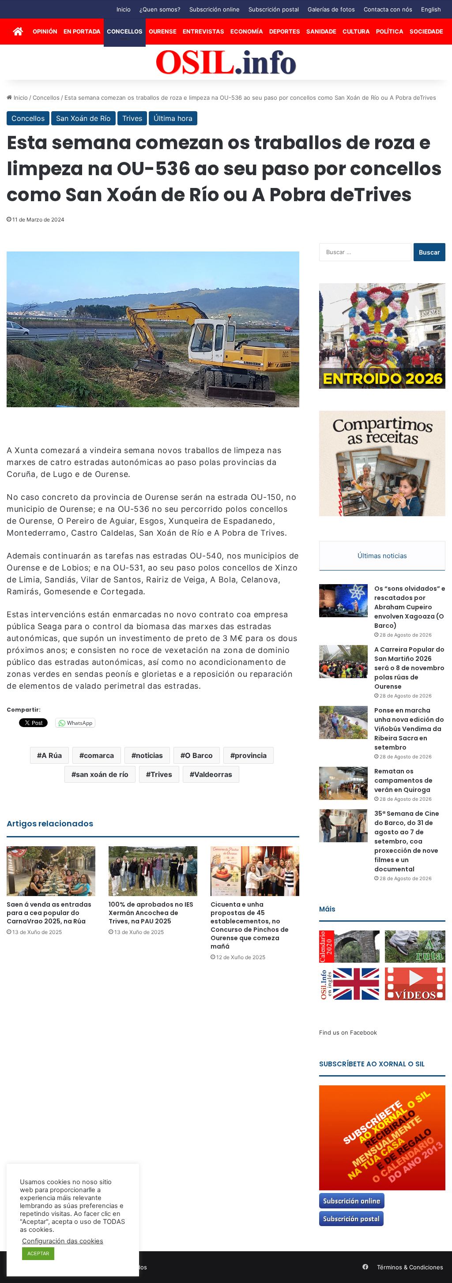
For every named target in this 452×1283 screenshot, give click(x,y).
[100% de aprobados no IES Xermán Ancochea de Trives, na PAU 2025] (153, 871)
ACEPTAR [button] (38, 1253)
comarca (99, 755)
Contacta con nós (388, 9)
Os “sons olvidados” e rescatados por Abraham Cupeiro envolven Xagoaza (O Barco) (409, 607)
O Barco (199, 755)
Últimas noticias (382, 555)
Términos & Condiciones (410, 1267)
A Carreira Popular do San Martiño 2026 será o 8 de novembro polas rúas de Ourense (409, 668)
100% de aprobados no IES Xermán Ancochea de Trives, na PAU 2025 (151, 913)
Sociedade (426, 31)
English (431, 9)
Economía (246, 31)
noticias (149, 755)
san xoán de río (102, 774)
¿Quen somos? (160, 9)
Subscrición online (214, 9)
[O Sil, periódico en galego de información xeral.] (226, 62)
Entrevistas (203, 31)
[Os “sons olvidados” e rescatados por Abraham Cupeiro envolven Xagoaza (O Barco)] (343, 600)
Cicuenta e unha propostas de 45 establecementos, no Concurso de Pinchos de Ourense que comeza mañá (250, 925)
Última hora (173, 118)
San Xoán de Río (83, 118)
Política (389, 31)
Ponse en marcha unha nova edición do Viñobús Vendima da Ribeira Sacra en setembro (409, 729)
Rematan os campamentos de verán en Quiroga (403, 780)
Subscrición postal (274, 9)
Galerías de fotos (331, 9)
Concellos (125, 31)
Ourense (163, 31)
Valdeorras (213, 774)
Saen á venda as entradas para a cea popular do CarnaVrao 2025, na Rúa (49, 913)
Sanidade (321, 31)
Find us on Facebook (348, 1032)
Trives (132, 118)
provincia (251, 755)
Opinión (45, 31)
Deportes (284, 31)
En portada (82, 31)
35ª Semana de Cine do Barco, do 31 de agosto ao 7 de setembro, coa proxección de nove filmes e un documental (406, 841)
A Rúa (51, 755)
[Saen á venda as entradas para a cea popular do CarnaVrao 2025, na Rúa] (51, 871)
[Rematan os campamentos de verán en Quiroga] (343, 783)
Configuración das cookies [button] (62, 1241)
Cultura (356, 31)
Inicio (124, 9)
